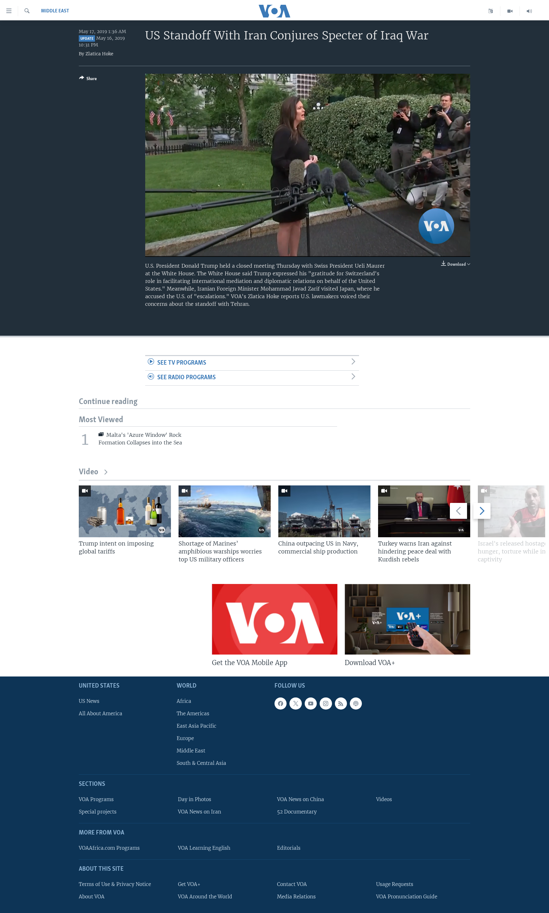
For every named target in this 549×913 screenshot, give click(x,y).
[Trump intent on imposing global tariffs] (125, 511)
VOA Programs (96, 799)
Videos (384, 799)
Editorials (289, 848)
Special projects (98, 812)
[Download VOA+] (407, 619)
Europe (185, 738)
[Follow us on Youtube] (311, 703)
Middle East (55, 11)
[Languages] (490, 11)
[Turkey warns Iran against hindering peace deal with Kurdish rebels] (424, 511)
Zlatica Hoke (99, 54)
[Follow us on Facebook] (280, 703)
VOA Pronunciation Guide (406, 897)
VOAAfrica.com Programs (109, 848)
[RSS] (341, 703)
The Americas (193, 713)
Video (88, 472)
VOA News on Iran (199, 812)
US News (89, 701)
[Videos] (510, 11)
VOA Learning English (204, 848)
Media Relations (296, 897)
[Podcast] (356, 703)
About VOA (92, 897)
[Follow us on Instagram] (326, 703)
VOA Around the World (205, 897)
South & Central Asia (201, 763)
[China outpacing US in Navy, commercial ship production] (324, 511)
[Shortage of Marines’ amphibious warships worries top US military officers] (225, 511)
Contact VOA (292, 884)
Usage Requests (394, 884)
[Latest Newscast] (529, 11)
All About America (100, 713)
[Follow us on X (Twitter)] (295, 703)
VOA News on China (300, 799)
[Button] (88, 80)
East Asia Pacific (196, 726)
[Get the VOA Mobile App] (274, 619)
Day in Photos (194, 799)
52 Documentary (297, 812)
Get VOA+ (189, 884)
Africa (184, 701)
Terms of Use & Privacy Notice (115, 884)
